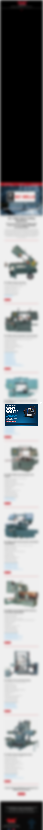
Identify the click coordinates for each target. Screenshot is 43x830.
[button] (41, 403)
